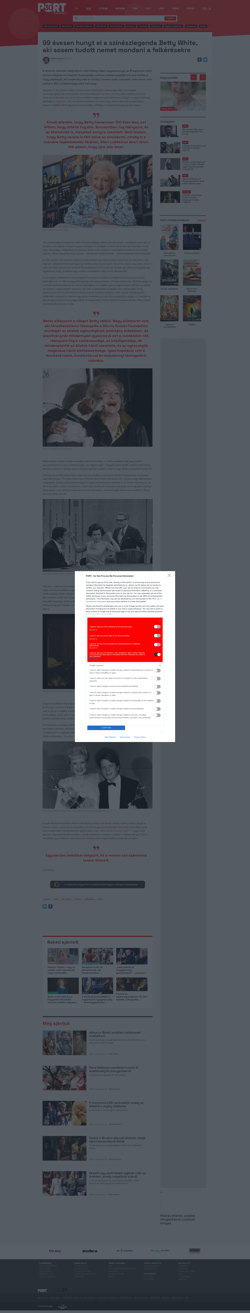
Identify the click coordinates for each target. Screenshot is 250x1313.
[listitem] (125, 621)
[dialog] (125, 656)
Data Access (125, 737)
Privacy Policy (139, 737)
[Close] (170, 576)
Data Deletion (110, 737)
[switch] (157, 626)
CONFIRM (106, 728)
